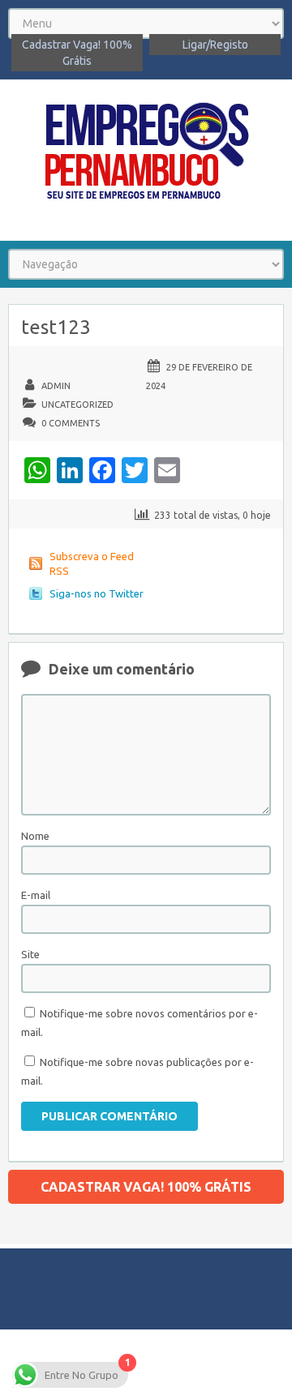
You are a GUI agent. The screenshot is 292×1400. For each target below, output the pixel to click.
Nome (35, 835)
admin (56, 386)
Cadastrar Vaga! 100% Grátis (77, 52)
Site (30, 954)
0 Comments (70, 423)
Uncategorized (77, 404)
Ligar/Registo (215, 44)
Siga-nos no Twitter (96, 593)
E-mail (35, 895)
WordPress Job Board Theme (204, 1364)
